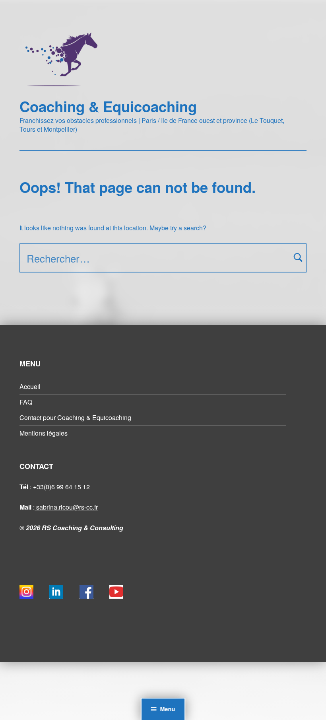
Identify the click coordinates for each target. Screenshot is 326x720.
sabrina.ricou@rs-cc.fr (66, 507)
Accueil (30, 386)
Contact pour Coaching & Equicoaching (75, 417)
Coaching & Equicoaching (108, 106)
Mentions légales (43, 433)
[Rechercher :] (163, 257)
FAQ (25, 402)
